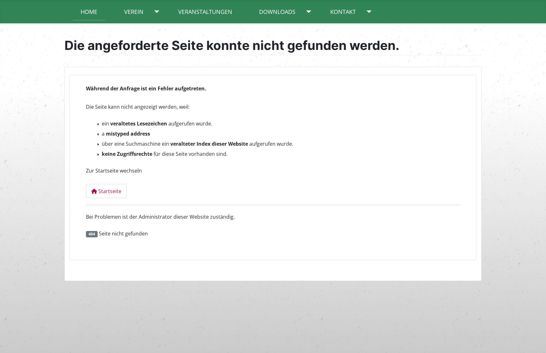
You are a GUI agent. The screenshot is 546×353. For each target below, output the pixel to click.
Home (89, 11)
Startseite (109, 191)
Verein (133, 11)
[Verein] (155, 12)
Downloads (277, 11)
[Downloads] (307, 12)
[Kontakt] (368, 12)
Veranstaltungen (205, 11)
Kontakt (343, 11)
